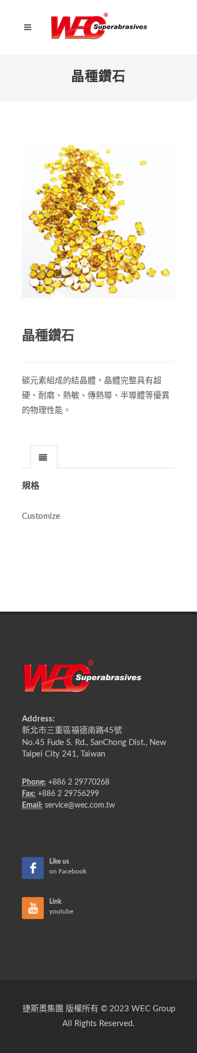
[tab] (43, 456)
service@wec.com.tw (80, 805)
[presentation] (44, 457)
